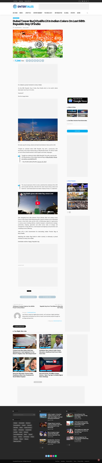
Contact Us (87, 461)
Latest (20, 432)
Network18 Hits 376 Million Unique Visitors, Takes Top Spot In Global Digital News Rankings (51, 375)
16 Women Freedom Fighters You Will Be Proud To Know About (23, 306)
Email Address (70, 123)
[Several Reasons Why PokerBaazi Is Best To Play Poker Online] (69, 415)
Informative (58, 13)
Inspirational (28, 429)
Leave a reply (18, 326)
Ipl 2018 (15, 432)
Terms (75, 461)
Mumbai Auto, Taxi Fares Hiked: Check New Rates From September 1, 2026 (77, 198)
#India (55, 157)
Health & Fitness (28, 427)
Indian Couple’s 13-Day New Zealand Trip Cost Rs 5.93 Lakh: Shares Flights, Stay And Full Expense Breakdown (55, 416)
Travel (32, 436)
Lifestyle (28, 13)
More (78, 13)
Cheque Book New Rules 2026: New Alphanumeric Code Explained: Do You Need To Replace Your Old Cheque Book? (24, 351)
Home (15, 13)
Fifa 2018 (16, 427)
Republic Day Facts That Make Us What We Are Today (51, 306)
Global (66, 13)
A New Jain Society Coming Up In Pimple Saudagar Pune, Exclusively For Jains (81, 423)
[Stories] (83, 115)
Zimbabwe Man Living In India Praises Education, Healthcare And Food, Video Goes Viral (50, 351)
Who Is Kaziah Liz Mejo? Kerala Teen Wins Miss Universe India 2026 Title (77, 189)
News (21, 13)
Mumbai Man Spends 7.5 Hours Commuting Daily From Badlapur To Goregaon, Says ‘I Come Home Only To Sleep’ (77, 206)
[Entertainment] (72, 111)
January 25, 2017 (41, 161)
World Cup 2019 (17, 441)
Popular (30, 434)
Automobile (21, 423)
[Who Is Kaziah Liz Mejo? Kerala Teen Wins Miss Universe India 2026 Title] (43, 434)
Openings (21, 1)
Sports (73, 13)
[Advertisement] (64, 6)
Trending (23, 347)
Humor (15, 429)
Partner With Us (28, 1)
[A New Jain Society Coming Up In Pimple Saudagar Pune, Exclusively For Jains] (69, 423)
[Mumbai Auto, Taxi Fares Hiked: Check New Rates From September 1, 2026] (43, 441)
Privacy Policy (80, 461)
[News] (83, 111)
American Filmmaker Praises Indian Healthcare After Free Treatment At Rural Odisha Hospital (23, 375)
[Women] (72, 115)
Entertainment (38, 13)
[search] (88, 1)
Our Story (15, 1)
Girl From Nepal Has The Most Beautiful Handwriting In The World (81, 438)
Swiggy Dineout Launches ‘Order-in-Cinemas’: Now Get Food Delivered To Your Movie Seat (55, 425)
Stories (15, 370)
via (61, 56)
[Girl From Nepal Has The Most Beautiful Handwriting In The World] (69, 438)
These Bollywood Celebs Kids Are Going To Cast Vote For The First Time (81, 431)
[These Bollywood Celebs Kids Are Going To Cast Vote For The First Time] (69, 431)
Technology (48, 13)
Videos (21, 439)
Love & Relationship (18, 434)
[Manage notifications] (99, 460)
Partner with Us (69, 461)
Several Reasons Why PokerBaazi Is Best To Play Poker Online (80, 415)
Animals (15, 423)
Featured (29, 425)
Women (26, 439)
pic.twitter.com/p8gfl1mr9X (29, 159)
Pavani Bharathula (18, 27)
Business (28, 423)
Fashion (23, 425)
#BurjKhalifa (49, 157)
